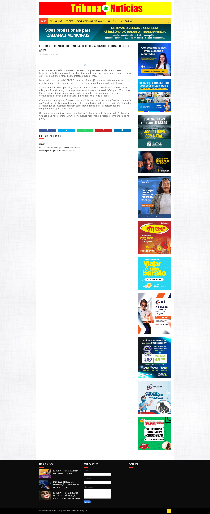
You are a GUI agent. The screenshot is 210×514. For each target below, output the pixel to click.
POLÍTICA (69, 21)
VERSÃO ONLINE (56, 21)
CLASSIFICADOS (125, 21)
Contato (112, 21)
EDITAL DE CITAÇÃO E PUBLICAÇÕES (90, 21)
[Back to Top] (169, 511)
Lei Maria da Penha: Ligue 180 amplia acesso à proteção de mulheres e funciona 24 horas (66, 495)
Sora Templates (51, 511)
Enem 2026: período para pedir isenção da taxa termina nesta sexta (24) (66, 484)
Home (43, 21)
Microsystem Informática (75, 511)
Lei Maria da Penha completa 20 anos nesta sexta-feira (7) (67, 472)
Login (86, 511)
